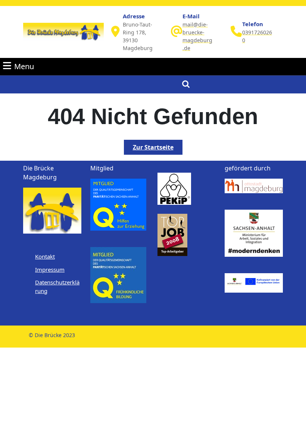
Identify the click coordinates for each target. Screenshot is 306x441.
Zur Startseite (157, 149)
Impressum (50, 269)
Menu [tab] (24, 66)
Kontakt (45, 256)
